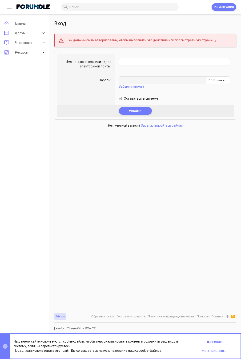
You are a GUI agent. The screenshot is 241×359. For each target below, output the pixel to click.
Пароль (104, 80)
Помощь (203, 316)
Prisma (60, 316)
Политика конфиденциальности (171, 316)
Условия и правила (131, 316)
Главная (217, 316)
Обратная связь (102, 316)
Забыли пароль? (131, 86)
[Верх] (227, 316)
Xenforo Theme (76, 328)
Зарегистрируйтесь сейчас (162, 125)
